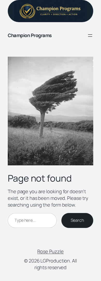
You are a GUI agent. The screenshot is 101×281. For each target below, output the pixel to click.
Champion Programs (30, 35)
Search (77, 220)
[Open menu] (90, 35)
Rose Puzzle (50, 251)
